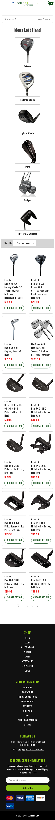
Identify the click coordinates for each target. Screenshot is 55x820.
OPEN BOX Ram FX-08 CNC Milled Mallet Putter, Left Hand (13, 410)
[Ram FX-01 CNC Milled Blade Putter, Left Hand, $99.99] (41, 561)
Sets (27, 637)
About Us (27, 687)
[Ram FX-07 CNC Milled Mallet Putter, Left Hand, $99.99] (41, 385)
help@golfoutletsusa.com (31, 749)
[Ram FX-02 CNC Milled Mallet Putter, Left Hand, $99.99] (14, 561)
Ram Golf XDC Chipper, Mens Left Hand (13, 351)
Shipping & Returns (27, 720)
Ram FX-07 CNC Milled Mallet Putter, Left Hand (41, 412)
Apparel (27, 651)
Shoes (27, 656)
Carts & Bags (27, 647)
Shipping (27, 710)
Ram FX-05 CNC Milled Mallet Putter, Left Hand (41, 469)
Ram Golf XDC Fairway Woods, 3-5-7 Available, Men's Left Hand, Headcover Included (13, 290)
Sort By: (8, 243)
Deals (27, 670)
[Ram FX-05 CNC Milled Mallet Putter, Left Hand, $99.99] (41, 446)
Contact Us (27, 692)
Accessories (27, 661)
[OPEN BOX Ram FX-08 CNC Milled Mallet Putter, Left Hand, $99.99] (14, 385)
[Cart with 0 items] (51, 4)
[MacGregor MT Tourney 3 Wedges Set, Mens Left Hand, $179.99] (41, 328)
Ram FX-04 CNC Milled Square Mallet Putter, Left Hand (14, 526)
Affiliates (27, 706)
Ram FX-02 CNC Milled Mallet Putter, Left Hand (14, 583)
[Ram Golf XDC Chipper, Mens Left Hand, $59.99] (14, 328)
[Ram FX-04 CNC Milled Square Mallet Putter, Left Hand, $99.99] (14, 503)
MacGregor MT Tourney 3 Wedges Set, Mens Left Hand (40, 351)
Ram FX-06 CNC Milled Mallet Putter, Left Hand (14, 469)
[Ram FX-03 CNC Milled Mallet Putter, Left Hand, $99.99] (41, 503)
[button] (27, 19)
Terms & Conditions (27, 696)
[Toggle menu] (4, 4)
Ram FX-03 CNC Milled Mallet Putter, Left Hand (41, 526)
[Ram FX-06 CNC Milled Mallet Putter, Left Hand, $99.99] (14, 446)
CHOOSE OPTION (14, 308)
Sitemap (27, 724)
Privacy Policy (27, 701)
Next (33, 606)
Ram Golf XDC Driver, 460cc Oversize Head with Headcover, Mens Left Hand (40, 290)
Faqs (28, 715)
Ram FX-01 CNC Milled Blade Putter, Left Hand (40, 583)
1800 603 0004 (27, 744)
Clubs (27, 642)
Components (27, 665)
